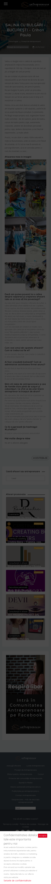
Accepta (42, 835)
